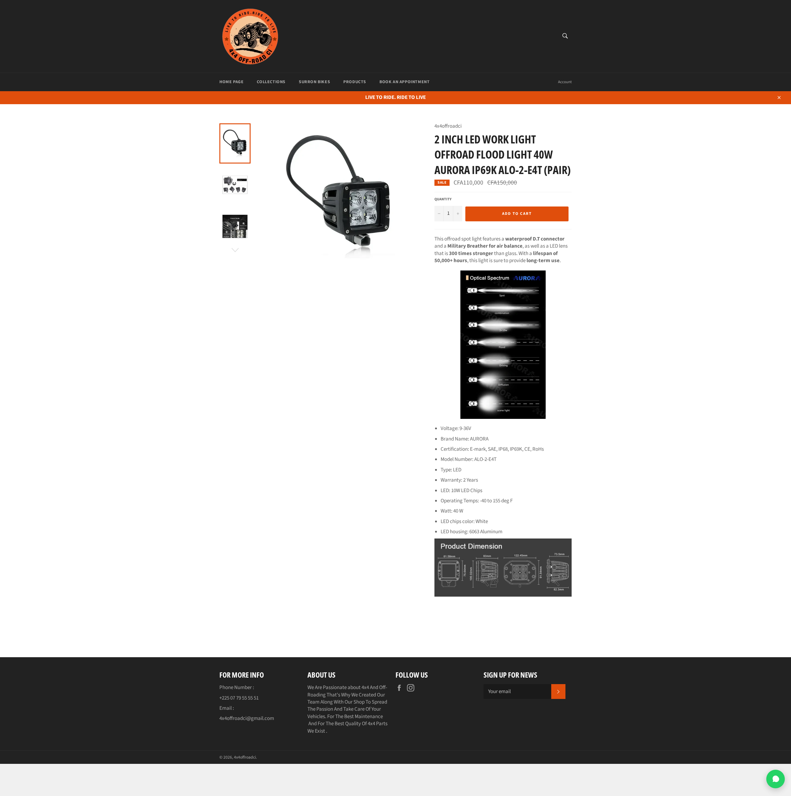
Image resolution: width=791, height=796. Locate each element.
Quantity (442, 199)
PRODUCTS (354, 82)
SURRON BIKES (314, 82)
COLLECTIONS (271, 82)
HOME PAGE (231, 82)
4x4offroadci (245, 757)
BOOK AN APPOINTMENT (404, 82)
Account (565, 82)
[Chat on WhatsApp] (775, 779)
